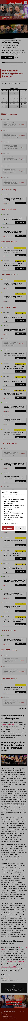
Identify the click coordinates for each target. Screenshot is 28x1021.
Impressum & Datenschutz (9, 523)
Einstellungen (20, 527)
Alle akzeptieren (8, 527)
